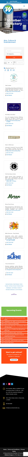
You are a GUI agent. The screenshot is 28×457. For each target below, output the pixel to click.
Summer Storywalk (8, 338)
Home (5, 449)
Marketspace (8, 287)
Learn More (14, 359)
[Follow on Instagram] (9, 384)
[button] (4, 68)
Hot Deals (11, 285)
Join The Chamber (18, 289)
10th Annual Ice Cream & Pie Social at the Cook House (14, 318)
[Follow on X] (7, 384)
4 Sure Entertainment (9, 263)
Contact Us (19, 287)
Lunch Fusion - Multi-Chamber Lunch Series (14, 340)
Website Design (9, 455)
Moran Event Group (9, 204)
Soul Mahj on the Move (10, 114)
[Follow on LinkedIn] (12, 384)
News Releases (16, 284)
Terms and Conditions (14, 449)
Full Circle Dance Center (10, 174)
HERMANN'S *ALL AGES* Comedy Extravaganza (15, 321)
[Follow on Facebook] (4, 384)
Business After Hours (9, 342)
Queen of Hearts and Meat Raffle (11, 323)
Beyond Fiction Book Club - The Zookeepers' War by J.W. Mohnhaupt (15, 326)
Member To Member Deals (18, 285)
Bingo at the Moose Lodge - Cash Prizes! (13, 332)
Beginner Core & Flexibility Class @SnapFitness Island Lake (14, 330)
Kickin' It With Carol (9, 144)
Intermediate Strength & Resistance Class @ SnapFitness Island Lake (14, 335)
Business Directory (9, 284)
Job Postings (14, 287)
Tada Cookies (8, 85)
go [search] (14, 57)
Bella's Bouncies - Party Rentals (12, 233)
